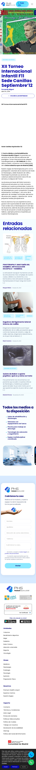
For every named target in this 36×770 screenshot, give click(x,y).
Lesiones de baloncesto (8, 258)
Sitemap (6, 731)
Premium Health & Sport (11, 690)
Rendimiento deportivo (11, 635)
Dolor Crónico (8, 644)
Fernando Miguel (7, 89)
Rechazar (14, 767)
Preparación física (9, 679)
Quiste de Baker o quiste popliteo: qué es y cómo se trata (17, 375)
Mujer (5, 638)
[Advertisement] (18, 125)
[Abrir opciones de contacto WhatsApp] (31, 762)
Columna (6, 632)
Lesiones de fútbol (9, 59)
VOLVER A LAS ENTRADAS (18, 96)
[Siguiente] (32, 455)
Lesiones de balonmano (18, 258)
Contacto (6, 707)
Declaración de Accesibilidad (13, 728)
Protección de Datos (10, 716)
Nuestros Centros (9, 693)
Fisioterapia (7, 667)
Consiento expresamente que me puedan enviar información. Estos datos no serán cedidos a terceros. (17, 557)
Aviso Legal (7, 713)
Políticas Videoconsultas (11, 719)
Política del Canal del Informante (14, 734)
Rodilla (29, 316)
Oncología (6, 653)
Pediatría (6, 641)
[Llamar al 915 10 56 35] (31, 755)
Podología (6, 670)
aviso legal (23, 552)
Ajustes (24, 767)
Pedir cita (21, 4)
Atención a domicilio (10, 647)
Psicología (6, 673)
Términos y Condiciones (11, 710)
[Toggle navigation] (32, 4)
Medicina (6, 664)
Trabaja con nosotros (10, 725)
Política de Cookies (9, 722)
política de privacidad (12, 553)
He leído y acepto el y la (17, 552)
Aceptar (6, 767)
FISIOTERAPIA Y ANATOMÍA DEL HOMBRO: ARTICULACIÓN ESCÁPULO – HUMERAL (16, 266)
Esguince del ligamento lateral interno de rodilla (17, 323)
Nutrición (6, 676)
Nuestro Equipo (8, 696)
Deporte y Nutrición (7, 316)
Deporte (6, 650)
